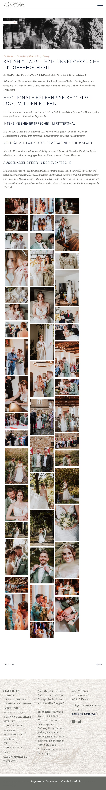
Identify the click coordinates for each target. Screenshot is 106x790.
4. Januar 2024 (10, 22)
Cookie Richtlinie (71, 781)
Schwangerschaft (17, 716)
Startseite (11, 690)
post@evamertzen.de (84, 713)
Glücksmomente (15, 756)
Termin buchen (15, 699)
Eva (6, 752)
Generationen (14, 712)
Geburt (9, 721)
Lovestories (13, 725)
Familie (9, 695)
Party (39, 56)
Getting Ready (22, 56)
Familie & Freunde (18, 703)
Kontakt (9, 761)
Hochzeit (32, 56)
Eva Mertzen (8, 56)
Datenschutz (52, 781)
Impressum (37, 781)
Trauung (46, 56)
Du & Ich (10, 738)
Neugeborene (14, 707)
